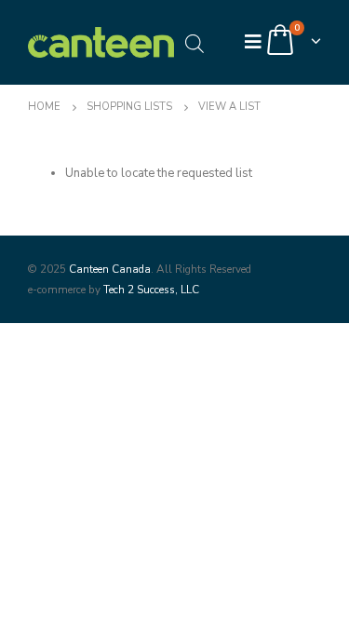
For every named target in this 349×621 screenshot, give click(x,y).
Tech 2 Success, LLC (151, 289)
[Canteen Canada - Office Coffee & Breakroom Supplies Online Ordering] (101, 42)
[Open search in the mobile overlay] (194, 42)
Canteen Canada (110, 269)
